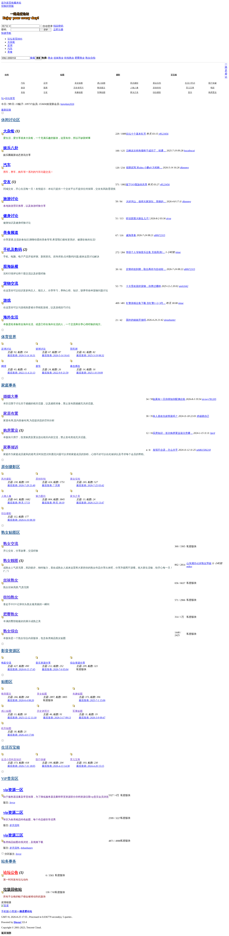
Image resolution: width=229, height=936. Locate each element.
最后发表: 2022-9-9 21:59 (55, 372)
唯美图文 (101, 88)
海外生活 (10, 317)
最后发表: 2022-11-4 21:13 (21, 372)
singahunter (170, 320)
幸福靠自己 (203, 416)
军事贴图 (101, 92)
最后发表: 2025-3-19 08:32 (90, 355)
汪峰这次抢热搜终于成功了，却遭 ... (146, 150)
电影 (212, 88)
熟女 (50, 57)
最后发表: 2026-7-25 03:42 (90, 485)
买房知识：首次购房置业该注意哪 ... (173, 433)
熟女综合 (10, 631)
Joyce (12, 802)
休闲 (13, 68)
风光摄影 (134, 83)
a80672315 (159, 235)
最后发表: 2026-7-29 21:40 (21, 485)
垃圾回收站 (12, 889)
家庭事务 (8, 385)
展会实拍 (157, 83)
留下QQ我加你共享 (136, 184)
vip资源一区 (13, 790)
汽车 (9, 48)
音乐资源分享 (43, 662)
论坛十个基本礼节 (136, 133)
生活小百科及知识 (11, 759)
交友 (45, 92)
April (212, 433)
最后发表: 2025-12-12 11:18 (21, 717)
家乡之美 (134, 92)
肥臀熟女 (80, 57)
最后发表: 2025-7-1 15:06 (92, 700)
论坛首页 (14, 39)
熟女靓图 (10, 561)
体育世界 (8, 337)
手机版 (5, 911)
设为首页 (6, 2)
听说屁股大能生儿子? (138, 218)
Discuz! (17, 922)
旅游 (23, 88)
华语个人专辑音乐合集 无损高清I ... (145, 252)
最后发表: (51, 485)
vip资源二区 (13, 812)
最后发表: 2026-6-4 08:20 (20, 700)
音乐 (190, 92)
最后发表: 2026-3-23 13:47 (90, 502)
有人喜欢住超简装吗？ (165, 416)
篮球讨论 (41, 349)
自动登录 (48, 26)
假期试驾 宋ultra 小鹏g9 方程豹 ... (144, 167)
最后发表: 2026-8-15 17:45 (21, 669)
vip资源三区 (13, 835)
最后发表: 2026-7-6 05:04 (55, 669)
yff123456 (163, 133)
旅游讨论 (10, 199)
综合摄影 (157, 92)
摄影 (124, 68)
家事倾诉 (10, 447)
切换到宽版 (7, 6)
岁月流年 (14, 825)
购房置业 (212, 92)
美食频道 (10, 232)
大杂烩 (11, 42)
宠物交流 (10, 283)
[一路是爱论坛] (20, 20)
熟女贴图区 (10, 532)
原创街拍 (157, 88)
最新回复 (6, 109)
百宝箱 (180, 68)
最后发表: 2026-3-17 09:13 (57, 717)
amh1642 (183, 286)
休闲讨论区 (10, 120)
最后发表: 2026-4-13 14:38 (56, 766)
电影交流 (6, 662)
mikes (189, 566)
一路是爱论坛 (24, 911)
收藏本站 (16, 2)
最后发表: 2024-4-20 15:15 (90, 766)
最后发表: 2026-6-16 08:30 (21, 520)
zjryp (168, 218)
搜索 (32, 57)
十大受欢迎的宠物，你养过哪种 (143, 286)
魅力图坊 (41, 496)
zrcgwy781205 (209, 399)
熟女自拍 (90, 57)
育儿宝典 (190, 88)
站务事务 (8, 861)
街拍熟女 (69, 57)
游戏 (7, 300)
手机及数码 (12, 249)
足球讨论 (6, 349)
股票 (45, 88)
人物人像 (134, 88)
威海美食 (131, 235)
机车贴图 (6, 728)
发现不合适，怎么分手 (165, 450)
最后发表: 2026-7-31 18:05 (21, 766)
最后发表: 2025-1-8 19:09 (89, 372)
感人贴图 (101, 83)
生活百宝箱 (10, 747)
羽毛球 (74, 349)
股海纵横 (10, 266)
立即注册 (58, 29)
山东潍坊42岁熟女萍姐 (198, 563)
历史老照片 (79, 88)
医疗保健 (212, 83)
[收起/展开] (2, 113)
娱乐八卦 (10, 148)
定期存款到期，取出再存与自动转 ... (146, 269)
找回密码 (58, 26)
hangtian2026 (67, 104)
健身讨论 (10, 216)
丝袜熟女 (59, 57)
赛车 (38, 366)
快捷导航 (6, 33)
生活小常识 (190, 83)
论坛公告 (10, 872)
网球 (3, 366)
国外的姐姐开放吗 (136, 320)
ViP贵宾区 (9, 778)
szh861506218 (203, 450)
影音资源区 (10, 651)
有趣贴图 (79, 92)
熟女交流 (10, 544)
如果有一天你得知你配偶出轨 (169, 399)
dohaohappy (27, 848)
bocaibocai (189, 150)
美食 (9, 52)
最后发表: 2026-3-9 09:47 (92, 717)
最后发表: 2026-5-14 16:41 (56, 355)
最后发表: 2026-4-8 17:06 (20, 735)
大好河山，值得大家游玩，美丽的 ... (146, 201)
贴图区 (6, 682)
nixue (178, 252)
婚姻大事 (10, 396)
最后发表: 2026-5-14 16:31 (21, 355)
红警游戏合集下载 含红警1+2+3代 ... (146, 303)
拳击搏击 (75, 366)
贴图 (68, 68)
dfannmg (184, 167)
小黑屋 (13, 911)
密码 (3, 29)
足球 (9, 45)
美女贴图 (79, 83)
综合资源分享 (77, 662)
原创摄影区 (10, 467)
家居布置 (10, 413)
